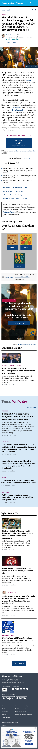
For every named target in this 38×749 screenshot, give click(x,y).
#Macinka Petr (7, 195)
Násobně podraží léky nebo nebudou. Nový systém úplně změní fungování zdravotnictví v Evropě (18, 641)
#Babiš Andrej (19, 191)
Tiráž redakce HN (7, 709)
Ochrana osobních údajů (22, 706)
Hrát (12, 247)
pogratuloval (16, 107)
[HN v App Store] (21, 698)
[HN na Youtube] (27, 689)
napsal (28, 80)
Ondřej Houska (10, 35)
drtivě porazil (17, 110)
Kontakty (4, 706)
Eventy (4, 725)
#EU (26, 187)
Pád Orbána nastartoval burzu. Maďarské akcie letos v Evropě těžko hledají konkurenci (17, 497)
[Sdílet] (32, 10)
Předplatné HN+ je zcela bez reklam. (27, 344)
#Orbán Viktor (7, 191)
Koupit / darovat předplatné (10, 722)
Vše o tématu (19, 323)
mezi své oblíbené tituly (22, 277)
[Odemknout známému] (36, 10)
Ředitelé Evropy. (9, 212)
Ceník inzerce (6, 717)
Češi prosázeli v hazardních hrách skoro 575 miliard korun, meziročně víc (17, 571)
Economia (5, 711)
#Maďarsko (6, 187)
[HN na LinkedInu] (21, 689)
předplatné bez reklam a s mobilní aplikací (23, 151)
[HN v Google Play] (8, 698)
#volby (25, 198)
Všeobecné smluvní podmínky (23, 714)
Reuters (32, 66)
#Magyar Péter (17, 187)
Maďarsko (19, 401)
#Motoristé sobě (8, 198)
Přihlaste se (26, 158)
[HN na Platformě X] (13, 689)
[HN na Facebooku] (16, 689)
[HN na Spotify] (24, 689)
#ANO (18, 198)
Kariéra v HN (5, 714)
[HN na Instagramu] (18, 689)
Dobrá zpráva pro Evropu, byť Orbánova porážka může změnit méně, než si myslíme (18, 371)
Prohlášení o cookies (21, 709)
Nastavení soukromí (20, 711)
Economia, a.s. (14, 679)
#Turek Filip (18, 195)
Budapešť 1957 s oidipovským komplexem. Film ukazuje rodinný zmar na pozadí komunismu (18, 416)
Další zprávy (19, 663)
